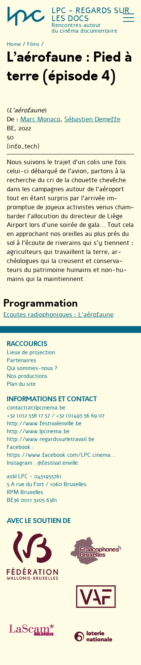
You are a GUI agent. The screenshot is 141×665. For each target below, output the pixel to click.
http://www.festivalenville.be (44, 423)
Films (33, 44)
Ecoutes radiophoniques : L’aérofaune (58, 314)
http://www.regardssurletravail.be (50, 439)
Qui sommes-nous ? (32, 368)
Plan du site (21, 384)
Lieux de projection (31, 352)
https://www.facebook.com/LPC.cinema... (61, 455)
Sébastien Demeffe (92, 119)
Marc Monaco (40, 119)
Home (14, 44)
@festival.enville (57, 463)
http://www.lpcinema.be (38, 431)
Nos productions (27, 376)
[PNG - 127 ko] (95, 563)
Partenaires (21, 360)
